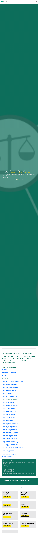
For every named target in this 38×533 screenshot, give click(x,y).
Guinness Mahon (6, 448)
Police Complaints (31, 172)
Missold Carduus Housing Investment (10, 390)
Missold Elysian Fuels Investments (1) (9, 441)
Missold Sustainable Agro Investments (10, 438)
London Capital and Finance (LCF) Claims (10, 444)
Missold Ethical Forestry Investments (10, 409)
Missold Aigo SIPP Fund (7, 451)
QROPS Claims (4, 369)
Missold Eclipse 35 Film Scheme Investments (11, 406)
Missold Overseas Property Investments (10, 426)
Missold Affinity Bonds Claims (8, 450)
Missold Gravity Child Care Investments (10, 417)
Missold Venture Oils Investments (9, 439)
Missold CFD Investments (7, 393)
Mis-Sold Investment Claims (7, 456)
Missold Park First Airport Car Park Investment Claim (13, 381)
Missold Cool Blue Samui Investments (10, 396)
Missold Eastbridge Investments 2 (9, 400)
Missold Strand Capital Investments (9, 433)
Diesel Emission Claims (23, 172)
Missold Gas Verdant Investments (9, 414)
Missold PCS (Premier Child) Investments (10, 429)
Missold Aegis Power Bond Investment (10, 384)
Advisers (3, 376)
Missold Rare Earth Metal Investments (10, 430)
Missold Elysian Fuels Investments (9, 408)
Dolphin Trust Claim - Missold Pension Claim (11, 442)
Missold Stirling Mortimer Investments (10, 435)
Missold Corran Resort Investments (9, 397)
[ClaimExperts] (7, 2)
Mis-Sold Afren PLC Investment (8, 385)
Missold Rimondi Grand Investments (9, 403)
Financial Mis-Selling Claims (9, 367)
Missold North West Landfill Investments (10, 432)
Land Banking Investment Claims (9, 383)
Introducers (4, 375)
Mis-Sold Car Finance (15, 172)
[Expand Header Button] (36, 2)
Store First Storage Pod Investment (9, 380)
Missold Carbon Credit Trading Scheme (10, 388)
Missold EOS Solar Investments (8, 402)
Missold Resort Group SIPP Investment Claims (11, 415)
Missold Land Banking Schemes (8, 421)
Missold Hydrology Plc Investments (9, 420)
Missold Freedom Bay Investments (9, 411)
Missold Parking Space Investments (9, 427)
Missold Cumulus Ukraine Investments (10, 399)
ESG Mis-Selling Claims (6, 373)
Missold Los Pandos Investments (9, 424)
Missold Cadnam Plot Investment (9, 391)
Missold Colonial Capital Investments (10, 394)
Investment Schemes (6, 378)
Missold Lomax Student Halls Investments (10, 423)
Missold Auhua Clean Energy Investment (10, 387)
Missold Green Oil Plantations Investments (11, 418)
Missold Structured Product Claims (9, 454)
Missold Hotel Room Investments (9, 453)
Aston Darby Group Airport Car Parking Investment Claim (13, 447)
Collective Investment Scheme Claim (9, 372)
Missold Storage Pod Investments (9, 436)
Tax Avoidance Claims (6, 370)
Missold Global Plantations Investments (10, 412)
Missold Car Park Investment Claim (9, 445)
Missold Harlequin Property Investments (10, 405)
